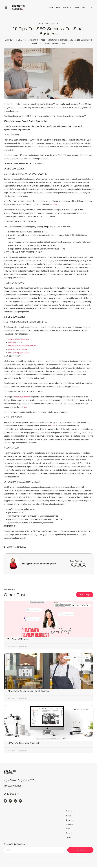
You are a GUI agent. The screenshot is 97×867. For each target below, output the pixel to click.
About (58, 7)
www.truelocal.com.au (17, 349)
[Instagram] (15, 801)
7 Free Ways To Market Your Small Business (28, 691)
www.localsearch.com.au (18, 339)
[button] (72, 565)
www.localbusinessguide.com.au (22, 346)
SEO (58, 23)
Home (51, 7)
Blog (83, 7)
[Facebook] (20, 801)
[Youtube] (10, 801)
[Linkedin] (5, 801)
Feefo (52, 426)
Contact (90, 7)
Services (66, 7)
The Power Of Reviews (18, 639)
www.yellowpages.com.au (19, 353)
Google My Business (21, 397)
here (55, 205)
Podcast (76, 7)
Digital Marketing (46, 23)
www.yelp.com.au (15, 342)
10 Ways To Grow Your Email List (23, 743)
